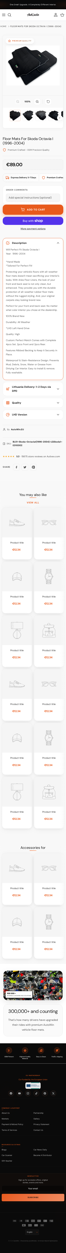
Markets (5, 1119)
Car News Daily (40, 1149)
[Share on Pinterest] (33, 467)
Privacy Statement (41, 1124)
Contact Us (38, 1130)
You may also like (33, 494)
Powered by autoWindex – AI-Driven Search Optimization (39, 1241)
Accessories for (33, 847)
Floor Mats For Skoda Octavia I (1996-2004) (35, 26)
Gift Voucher (7, 1161)
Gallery (37, 1119)
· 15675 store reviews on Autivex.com (38, 456)
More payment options (33, 228)
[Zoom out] (17, 101)
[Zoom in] (37, 101)
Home (3, 26)
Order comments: (17, 190)
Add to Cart (36, 209)
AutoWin (16, 1241)
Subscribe (33, 1197)
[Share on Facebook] (16, 467)
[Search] (11, 15)
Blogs (4, 1149)
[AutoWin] (33, 15)
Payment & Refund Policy (12, 1124)
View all (33, 502)
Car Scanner (7, 1155)
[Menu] (3, 15)
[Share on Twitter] (24, 467)
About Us (6, 1113)
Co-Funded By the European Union (33, 1079)
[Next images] (59, 118)
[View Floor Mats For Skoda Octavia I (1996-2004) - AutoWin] (15, 115)
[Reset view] (48, 101)
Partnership (38, 1113)
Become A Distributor (43, 1155)
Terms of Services (9, 1130)
